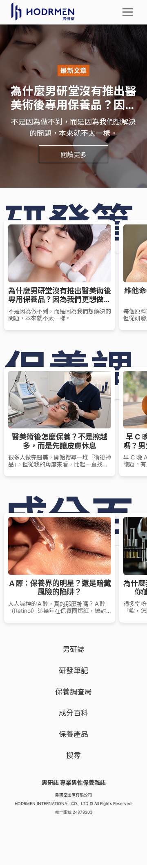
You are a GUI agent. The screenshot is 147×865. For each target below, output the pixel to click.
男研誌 (73, 649)
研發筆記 (73, 670)
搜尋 (73, 755)
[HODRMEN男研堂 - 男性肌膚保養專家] (43, 11)
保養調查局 (73, 692)
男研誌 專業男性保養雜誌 (74, 782)
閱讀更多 (73, 154)
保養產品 (73, 734)
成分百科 (73, 713)
